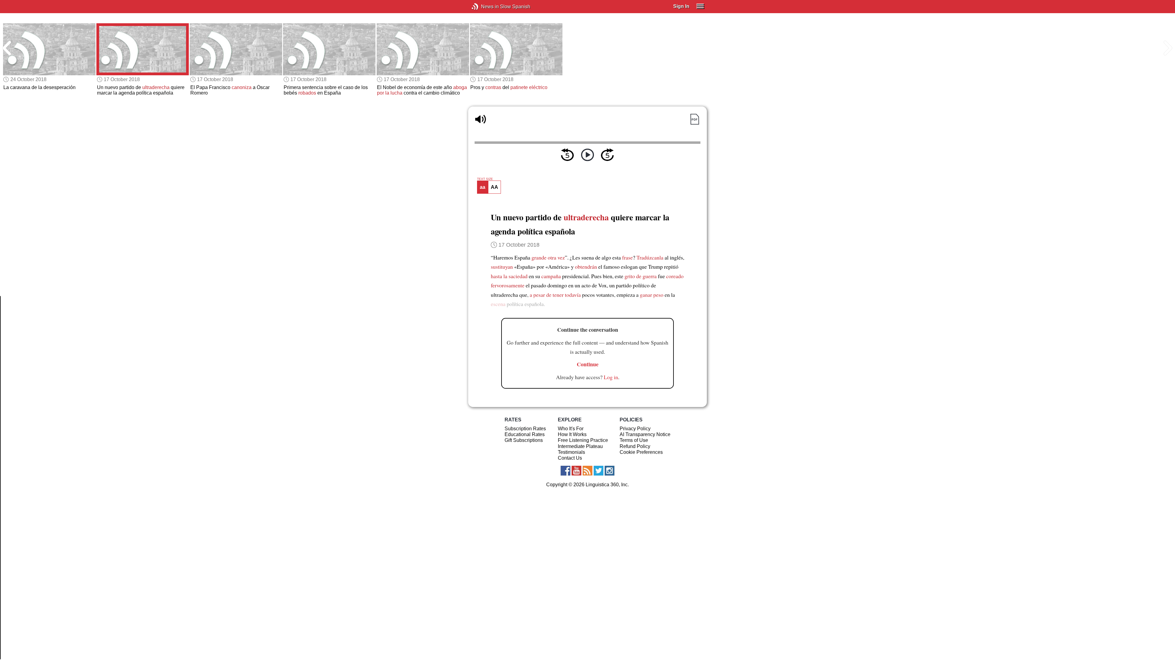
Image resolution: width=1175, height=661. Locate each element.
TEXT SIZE (485, 179)
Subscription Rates (525, 428)
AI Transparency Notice (645, 434)
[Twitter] (598, 471)
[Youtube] (576, 471)
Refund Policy (635, 446)
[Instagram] (609, 471)
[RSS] (587, 471)
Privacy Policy (635, 428)
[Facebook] (565, 471)
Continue (588, 364)
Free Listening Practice (583, 440)
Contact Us (570, 458)
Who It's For (571, 428)
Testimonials (571, 452)
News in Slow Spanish (484, 6)
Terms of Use (634, 440)
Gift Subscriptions (524, 440)
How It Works (572, 434)
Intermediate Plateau (580, 446)
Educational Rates (525, 434)
